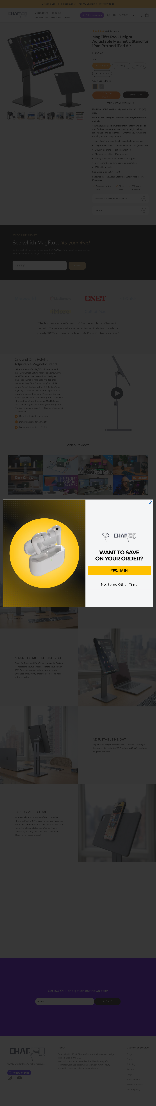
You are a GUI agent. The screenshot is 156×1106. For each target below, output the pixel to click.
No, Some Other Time (119, 585)
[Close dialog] (150, 502)
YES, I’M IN (119, 570)
